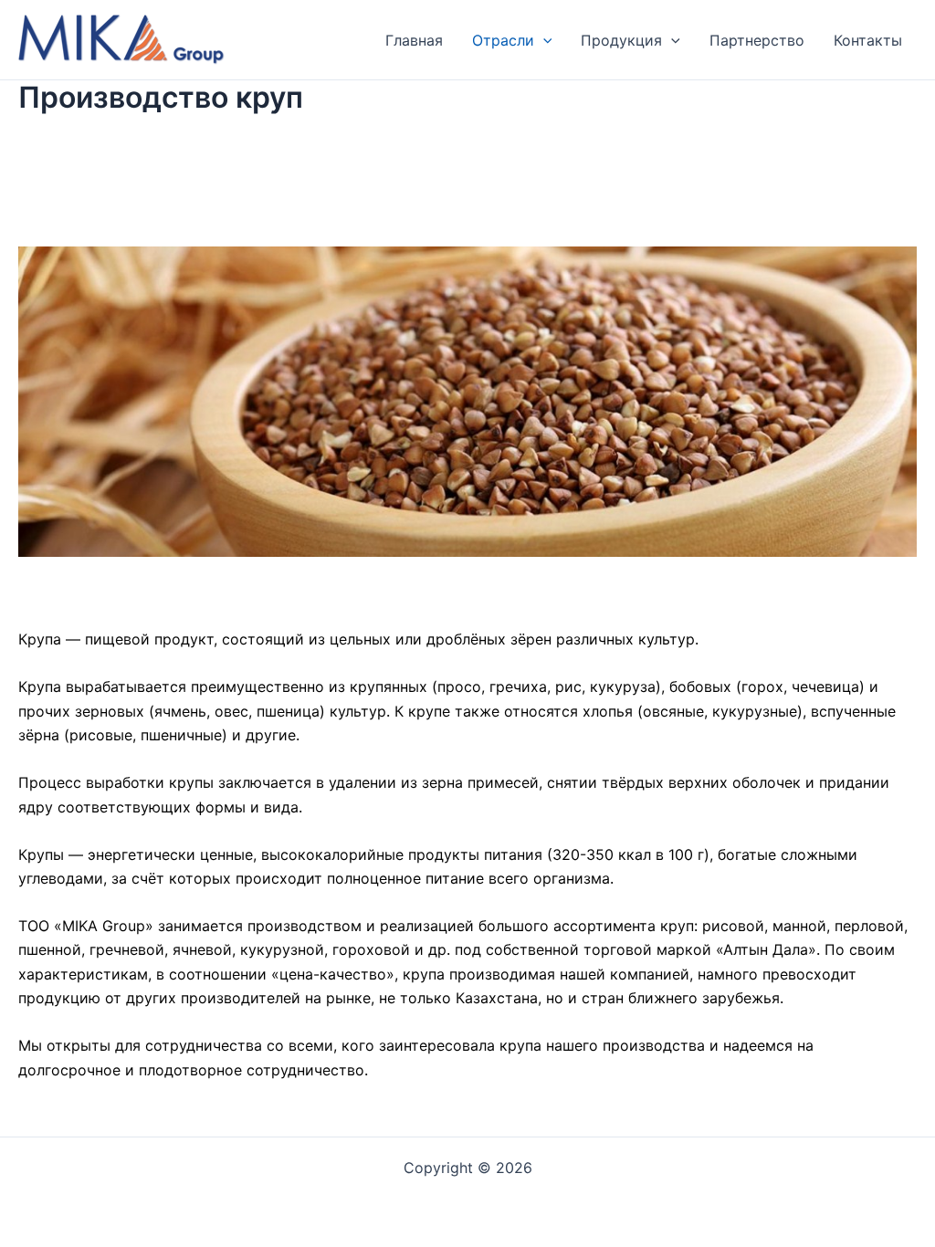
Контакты (868, 40)
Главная (414, 40)
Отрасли (503, 40)
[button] (543, 40)
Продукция (621, 40)
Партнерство (756, 40)
